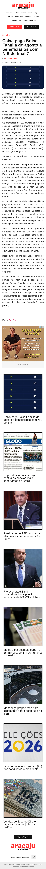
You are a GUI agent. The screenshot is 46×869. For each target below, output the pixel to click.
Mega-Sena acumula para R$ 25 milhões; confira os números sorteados (23, 652)
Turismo (10, 17)
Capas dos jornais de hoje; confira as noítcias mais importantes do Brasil (20, 478)
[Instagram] (33, 857)
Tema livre (19, 17)
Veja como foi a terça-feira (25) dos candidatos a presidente (23, 768)
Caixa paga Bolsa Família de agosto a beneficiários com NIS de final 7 (23, 419)
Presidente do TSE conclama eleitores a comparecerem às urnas (22, 536)
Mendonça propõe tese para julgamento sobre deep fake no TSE (23, 710)
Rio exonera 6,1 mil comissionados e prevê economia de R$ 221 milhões (22, 594)
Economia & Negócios (27, 20)
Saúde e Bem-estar (32, 17)
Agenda (37, 13)
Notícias (9, 13)
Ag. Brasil (13, 320)
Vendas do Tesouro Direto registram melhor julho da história (20, 824)
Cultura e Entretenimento (23, 13)
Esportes (13, 20)
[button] (23, 837)
